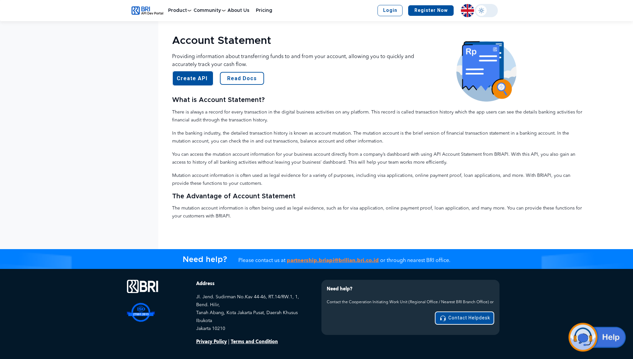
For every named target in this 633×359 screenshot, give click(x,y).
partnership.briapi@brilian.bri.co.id (333, 260)
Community (207, 10)
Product (177, 10)
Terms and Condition (254, 342)
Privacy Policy (211, 342)
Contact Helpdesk (468, 317)
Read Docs (242, 78)
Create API (193, 78)
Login (390, 10)
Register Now (431, 10)
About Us (238, 10)
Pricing (264, 10)
